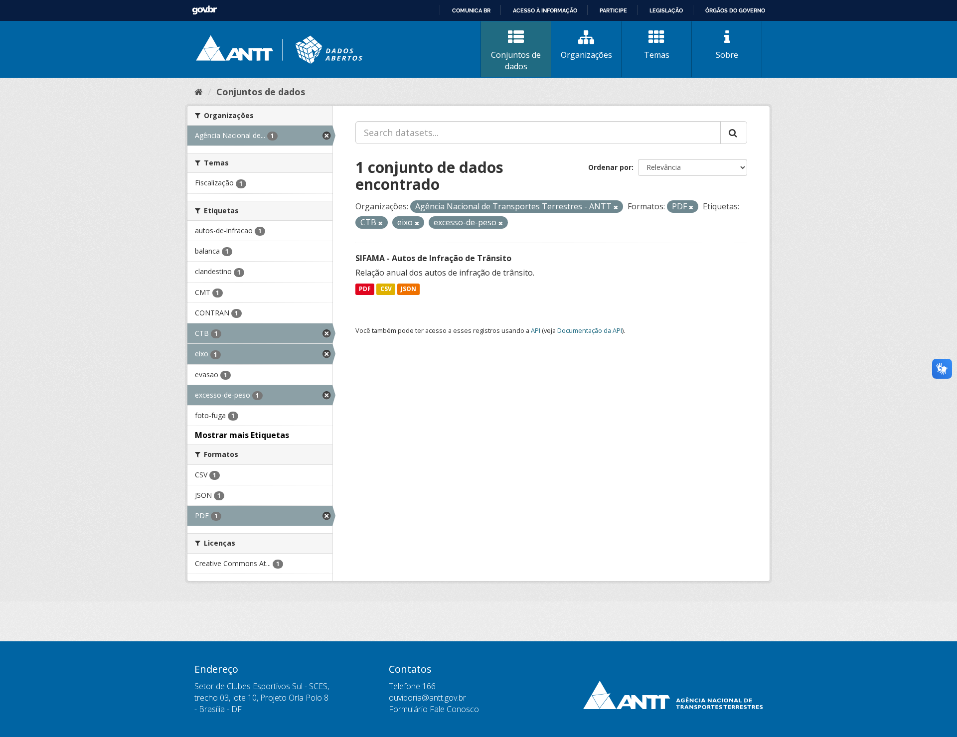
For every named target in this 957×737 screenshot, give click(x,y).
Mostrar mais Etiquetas (242, 435)
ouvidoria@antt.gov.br (427, 697)
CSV (386, 289)
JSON (408, 289)
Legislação (666, 10)
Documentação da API (589, 330)
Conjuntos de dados (516, 60)
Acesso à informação (545, 10)
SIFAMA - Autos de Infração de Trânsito (433, 258)
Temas (656, 54)
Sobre (727, 54)
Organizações (586, 54)
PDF (365, 289)
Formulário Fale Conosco (434, 709)
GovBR (204, 10)
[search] (733, 132)
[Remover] (616, 207)
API (535, 330)
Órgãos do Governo (735, 10)
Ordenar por (610, 167)
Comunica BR (471, 10)
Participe (613, 10)
